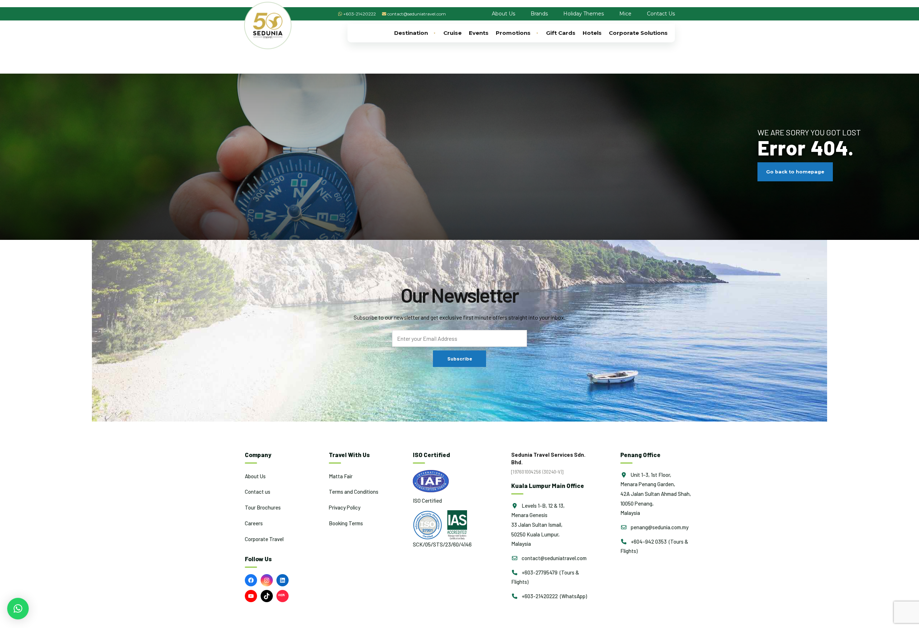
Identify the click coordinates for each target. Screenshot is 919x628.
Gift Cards (560, 32)
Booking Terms (346, 523)
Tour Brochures (263, 507)
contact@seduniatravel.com (416, 14)
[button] (18, 608)
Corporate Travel (264, 539)
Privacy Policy (344, 507)
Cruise (452, 32)
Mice (625, 13)
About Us (503, 13)
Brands (539, 13)
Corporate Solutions (638, 32)
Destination (411, 32)
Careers (254, 523)
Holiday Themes (583, 13)
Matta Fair (341, 476)
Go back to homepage (795, 172)
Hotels (592, 32)
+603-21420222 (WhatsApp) (554, 596)
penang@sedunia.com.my (659, 527)
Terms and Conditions (353, 491)
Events (479, 32)
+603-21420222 (359, 14)
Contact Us (661, 13)
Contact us (257, 491)
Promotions (513, 32)
